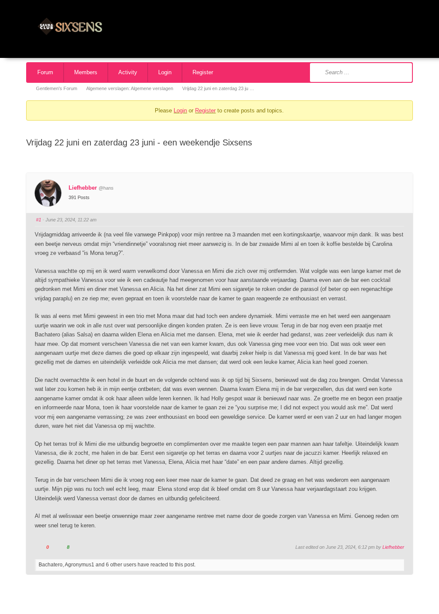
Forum (45, 72)
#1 (38, 219)
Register (202, 72)
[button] (423, 26)
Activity (127, 72)
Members (85, 72)
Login (164, 72)
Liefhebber (83, 188)
